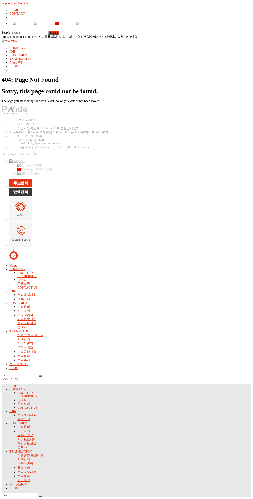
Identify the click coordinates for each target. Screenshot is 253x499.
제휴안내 (23, 299)
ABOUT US (25, 272)
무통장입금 (25, 315)
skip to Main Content (15, 3)
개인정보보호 (26, 323)
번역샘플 (23, 356)
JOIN (12, 291)
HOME (14, 10)
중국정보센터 (18, 364)
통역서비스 (25, 347)
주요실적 (23, 283)
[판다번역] (9, 40)
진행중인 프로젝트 (30, 335)
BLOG (13, 368)
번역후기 (23, 360)
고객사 (22, 327)
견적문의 (23, 306)
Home (13, 265)
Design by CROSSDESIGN (19, 154)
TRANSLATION (20, 331)
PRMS (21, 279)
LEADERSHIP (27, 276)
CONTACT (17, 13)
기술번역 (23, 339)
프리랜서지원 (26, 294)
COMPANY (17, 269)
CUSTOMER (18, 303)
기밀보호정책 (26, 319)
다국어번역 (25, 343)
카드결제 (23, 310)
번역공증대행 (26, 351)
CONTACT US (27, 287)
